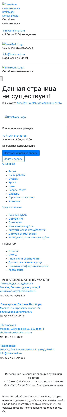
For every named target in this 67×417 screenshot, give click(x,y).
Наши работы (17, 175)
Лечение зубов (18, 214)
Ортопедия (15, 222)
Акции (12, 171)
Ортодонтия (16, 218)
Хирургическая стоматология (27, 229)
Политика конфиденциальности (28, 266)
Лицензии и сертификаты (24, 258)
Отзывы (13, 178)
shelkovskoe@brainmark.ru (16, 332)
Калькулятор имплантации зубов (29, 237)
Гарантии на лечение (21, 197)
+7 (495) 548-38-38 (14, 135)
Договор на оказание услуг (25, 262)
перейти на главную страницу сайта (39, 102)
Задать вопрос (13, 158)
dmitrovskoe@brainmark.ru (16, 311)
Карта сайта (16, 269)
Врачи (12, 182)
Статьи (13, 254)
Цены (12, 186)
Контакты (14, 201)
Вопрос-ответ (17, 190)
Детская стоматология (23, 233)
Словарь (14, 193)
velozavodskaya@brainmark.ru (18, 291)
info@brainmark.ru (14, 30)
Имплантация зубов (21, 226)
